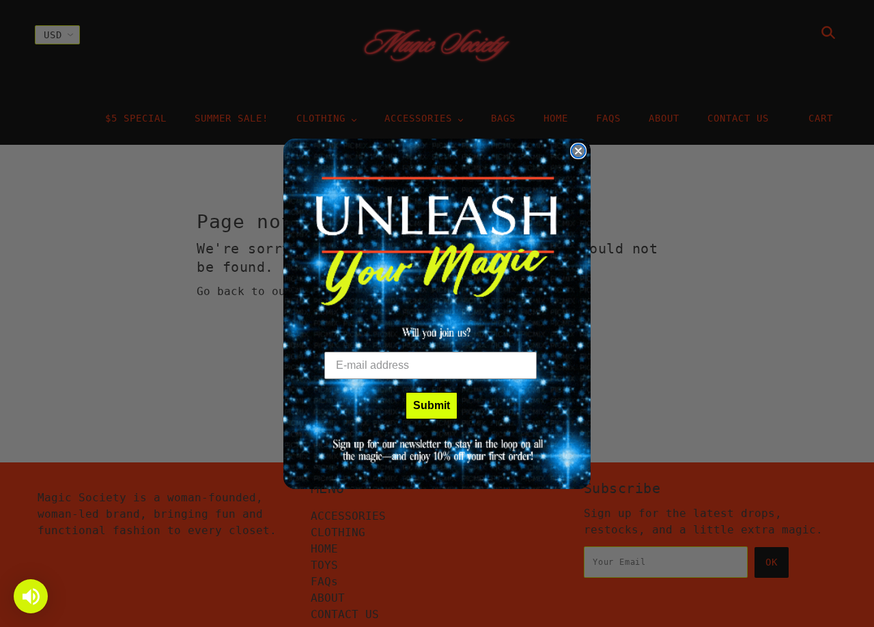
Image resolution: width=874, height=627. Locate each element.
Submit (431, 405)
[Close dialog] (578, 151)
